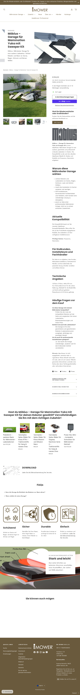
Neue (40, 14)
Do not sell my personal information (24, 671)
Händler (58, 14)
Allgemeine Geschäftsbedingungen (24, 658)
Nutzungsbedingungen (9, 651)
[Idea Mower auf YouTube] (47, 652)
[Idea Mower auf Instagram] (41, 652)
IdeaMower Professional (40, 18)
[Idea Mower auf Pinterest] (38, 652)
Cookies (20, 654)
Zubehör (31, 14)
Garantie (21, 667)
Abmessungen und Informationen (59, 379)
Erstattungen (7, 654)
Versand (20, 664)
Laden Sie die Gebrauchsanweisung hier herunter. (37, 472)
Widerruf (21, 662)
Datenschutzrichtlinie (24, 648)
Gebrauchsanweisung (61, 393)
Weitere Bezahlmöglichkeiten (64, 105)
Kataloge (67, 14)
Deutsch (74, 693)
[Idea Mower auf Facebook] (34, 652)
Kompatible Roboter (60, 387)
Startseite (5, 70)
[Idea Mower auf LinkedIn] (44, 652)
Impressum (21, 651)
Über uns (48, 14)
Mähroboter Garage (16, 14)
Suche (5, 648)
